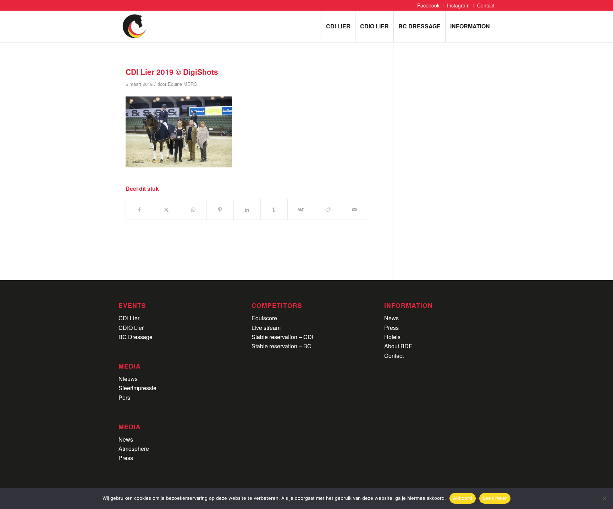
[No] (604, 498)
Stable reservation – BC (281, 346)
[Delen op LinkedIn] (247, 209)
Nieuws (128, 379)
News (125, 439)
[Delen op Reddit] (327, 209)
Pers (124, 397)
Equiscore (264, 318)
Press (125, 458)
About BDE (398, 346)
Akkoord (462, 498)
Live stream (266, 327)
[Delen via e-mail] (354, 209)
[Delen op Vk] (301, 209)
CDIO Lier (131, 327)
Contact (394, 356)
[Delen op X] (166, 209)
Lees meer (495, 498)
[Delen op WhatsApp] (193, 209)
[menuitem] (428, 5)
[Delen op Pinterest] (220, 209)
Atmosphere (133, 448)
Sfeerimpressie (137, 388)
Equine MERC (182, 84)
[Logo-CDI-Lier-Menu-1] (134, 26)
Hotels (392, 337)
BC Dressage (135, 337)
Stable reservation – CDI (282, 337)
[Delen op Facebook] (139, 209)
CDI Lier (128, 318)
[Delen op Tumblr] (274, 209)
